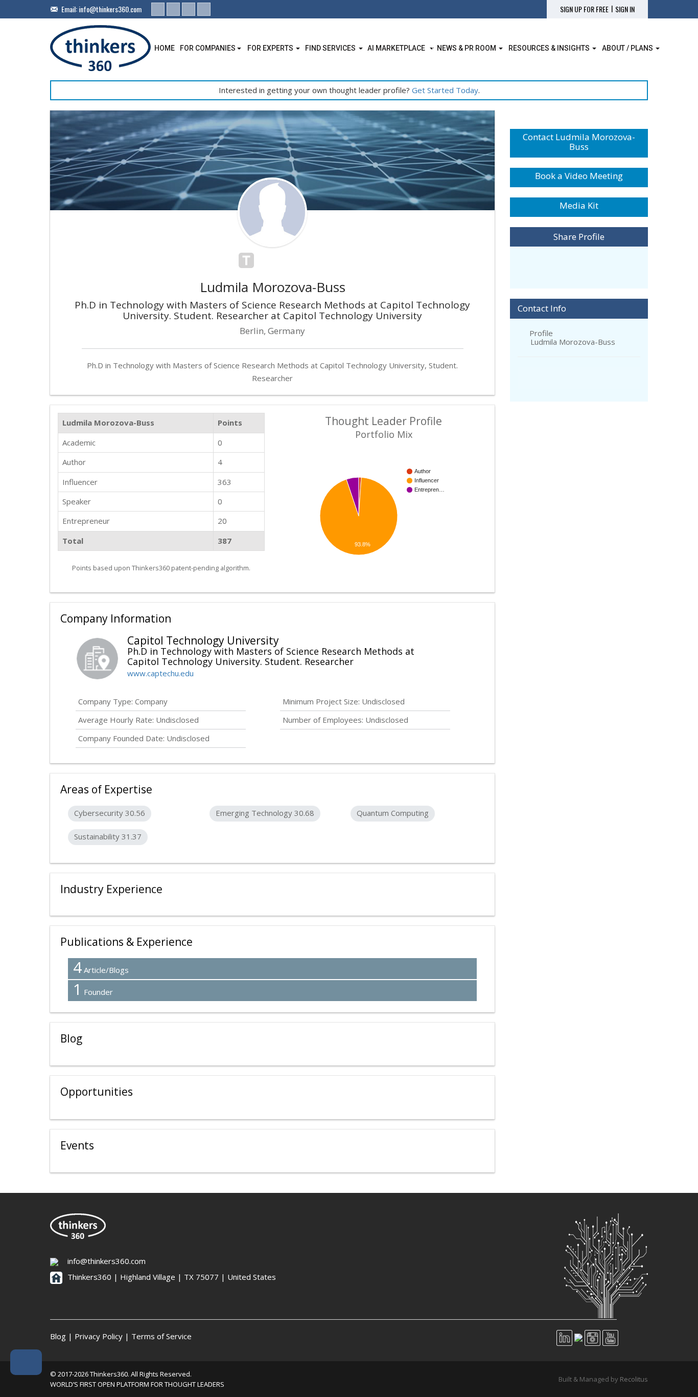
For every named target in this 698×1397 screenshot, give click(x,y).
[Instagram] (188, 9)
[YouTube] (204, 9)
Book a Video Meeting (579, 176)
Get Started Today (445, 90)
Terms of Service (161, 1336)
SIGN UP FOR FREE (584, 9)
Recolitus (634, 1379)
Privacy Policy (99, 1336)
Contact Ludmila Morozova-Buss (579, 141)
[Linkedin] (158, 9)
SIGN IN (625, 9)
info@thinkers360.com (110, 9)
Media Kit (579, 205)
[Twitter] (173, 9)
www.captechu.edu (160, 673)
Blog (58, 1336)
